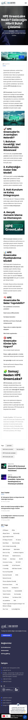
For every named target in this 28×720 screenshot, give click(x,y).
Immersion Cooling (7, 562)
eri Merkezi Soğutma (18, 552)
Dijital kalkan (17, 549)
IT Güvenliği (5, 568)
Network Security (7, 578)
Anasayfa (11, 31)
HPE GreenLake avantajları (9, 453)
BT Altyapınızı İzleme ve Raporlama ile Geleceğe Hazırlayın (12, 498)
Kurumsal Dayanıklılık (8, 571)
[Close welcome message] (26, 705)
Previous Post (11, 463)
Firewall (4, 559)
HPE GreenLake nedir (8, 456)
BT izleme (18, 539)
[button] (25, 717)
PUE (17, 584)
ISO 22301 (18, 562)
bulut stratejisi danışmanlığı (9, 546)
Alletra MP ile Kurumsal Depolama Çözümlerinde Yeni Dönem (17, 468)
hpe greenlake (20, 449)
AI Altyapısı (5, 530)
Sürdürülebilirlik (18, 591)
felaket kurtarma (16, 555)
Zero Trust (5, 609)
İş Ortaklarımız (6, 647)
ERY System (6, 555)
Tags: (2, 445)
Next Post (10, 474)
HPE (16, 31)
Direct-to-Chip (6, 552)
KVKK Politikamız (7, 700)
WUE (15, 600)
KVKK (16, 575)
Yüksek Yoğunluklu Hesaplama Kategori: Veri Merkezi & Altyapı (14, 605)
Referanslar (5, 650)
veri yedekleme (6, 600)
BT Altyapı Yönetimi (7, 539)
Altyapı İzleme (6, 533)
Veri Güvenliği (17, 594)
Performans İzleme (7, 584)
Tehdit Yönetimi (6, 594)
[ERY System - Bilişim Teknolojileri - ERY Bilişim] (8, 3)
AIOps (13, 530)
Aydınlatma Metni (7, 698)
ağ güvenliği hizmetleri (8, 536)
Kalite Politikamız (7, 703)
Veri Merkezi (6, 597)
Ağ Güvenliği (16, 533)
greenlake (9, 445)
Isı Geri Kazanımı (16, 565)
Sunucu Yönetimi (7, 591)
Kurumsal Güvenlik (7, 575)
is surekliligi (5, 565)
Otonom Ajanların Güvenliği (9, 581)
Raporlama (5, 587)
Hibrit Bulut (12, 559)
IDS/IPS (21, 559)
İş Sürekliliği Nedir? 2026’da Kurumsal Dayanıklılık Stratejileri (12, 517)
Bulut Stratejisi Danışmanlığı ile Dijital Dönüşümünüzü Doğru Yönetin (12, 507)
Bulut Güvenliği (15, 543)
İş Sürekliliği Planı (16, 609)
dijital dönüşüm (6, 549)
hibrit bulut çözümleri (8, 449)
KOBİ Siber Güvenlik (17, 568)
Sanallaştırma (15, 587)
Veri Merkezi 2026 (16, 597)
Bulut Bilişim (6, 543)
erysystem (7, 64)
